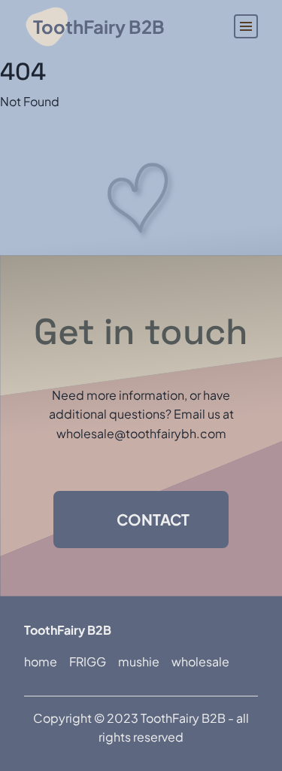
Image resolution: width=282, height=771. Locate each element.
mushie (138, 661)
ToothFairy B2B (99, 26)
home (40, 661)
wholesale (200, 661)
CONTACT (153, 519)
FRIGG (87, 661)
